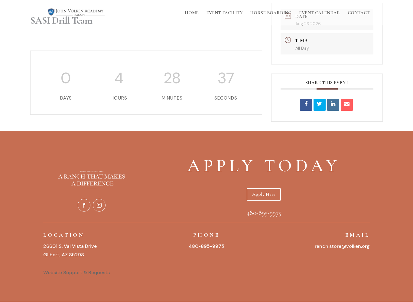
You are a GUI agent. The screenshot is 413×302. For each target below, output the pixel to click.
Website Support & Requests (77, 272)
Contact (359, 13)
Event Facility (224, 13)
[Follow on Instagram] (99, 205)
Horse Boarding (270, 13)
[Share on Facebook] (306, 105)
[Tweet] (320, 105)
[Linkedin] (333, 105)
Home (192, 13)
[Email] (347, 105)
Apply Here (263, 194)
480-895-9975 (264, 213)
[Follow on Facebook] (84, 205)
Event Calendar (319, 13)
